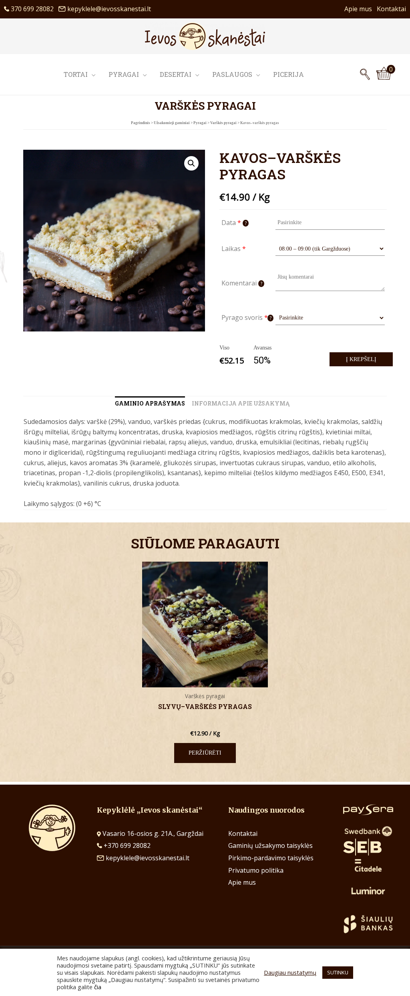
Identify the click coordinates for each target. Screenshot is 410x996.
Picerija (288, 74)
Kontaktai (391, 8)
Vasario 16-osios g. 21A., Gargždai (152, 833)
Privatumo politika (255, 870)
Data (234, 222)
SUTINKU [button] (337, 972)
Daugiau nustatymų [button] (290, 972)
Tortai (76, 74)
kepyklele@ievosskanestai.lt (109, 8)
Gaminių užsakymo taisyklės (270, 845)
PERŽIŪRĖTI (205, 753)
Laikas (233, 248)
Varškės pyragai (223, 123)
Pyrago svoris (246, 317)
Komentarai (241, 283)
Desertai (175, 74)
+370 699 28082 (126, 845)
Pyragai (124, 74)
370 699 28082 (33, 8)
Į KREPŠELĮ (361, 359)
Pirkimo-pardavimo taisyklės (271, 857)
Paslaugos (232, 74)
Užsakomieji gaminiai (172, 123)
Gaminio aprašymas (150, 403)
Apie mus (360, 8)
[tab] (150, 403)
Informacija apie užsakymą (240, 403)
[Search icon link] (365, 74)
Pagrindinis (140, 123)
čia (97, 987)
